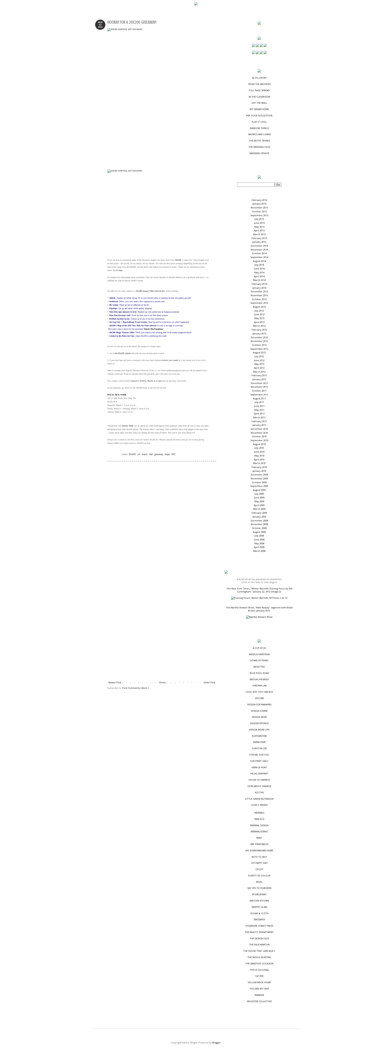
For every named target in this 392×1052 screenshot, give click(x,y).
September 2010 (259, 440)
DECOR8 (259, 698)
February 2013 (259, 329)
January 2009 (259, 516)
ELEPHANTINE (259, 735)
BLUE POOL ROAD (259, 673)
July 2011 (259, 402)
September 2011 (259, 394)
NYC (174, 454)
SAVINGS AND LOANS (259, 134)
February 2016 (259, 199)
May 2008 (259, 543)
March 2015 (259, 234)
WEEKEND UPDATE (259, 153)
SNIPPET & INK (259, 906)
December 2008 (259, 520)
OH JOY (259, 869)
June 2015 (259, 222)
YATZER (259, 975)
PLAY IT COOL (259, 121)
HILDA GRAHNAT (259, 773)
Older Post (209, 682)
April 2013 (259, 322)
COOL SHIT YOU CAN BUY (259, 691)
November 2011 (259, 386)
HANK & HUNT (259, 767)
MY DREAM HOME (259, 109)
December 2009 (259, 474)
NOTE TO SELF (259, 856)
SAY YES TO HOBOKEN (259, 887)
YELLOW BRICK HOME (259, 982)
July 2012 (259, 356)
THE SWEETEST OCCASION (259, 963)
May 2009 (259, 501)
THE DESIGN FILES (259, 938)
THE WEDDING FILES (259, 146)
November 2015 (259, 207)
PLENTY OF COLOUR (259, 875)
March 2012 (259, 371)
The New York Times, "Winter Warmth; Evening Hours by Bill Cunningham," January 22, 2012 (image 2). (259, 590)
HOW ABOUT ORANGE (259, 786)
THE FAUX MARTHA (259, 944)
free (151, 454)
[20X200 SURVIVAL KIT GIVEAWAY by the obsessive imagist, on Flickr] (158, 97)
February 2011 (259, 421)
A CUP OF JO (259, 647)
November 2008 (259, 524)
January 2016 (259, 203)
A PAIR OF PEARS (259, 660)
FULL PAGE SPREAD (259, 90)
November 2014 (259, 249)
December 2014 (259, 245)
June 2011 (259, 405)
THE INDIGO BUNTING (259, 957)
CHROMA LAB (259, 685)
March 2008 (259, 550)
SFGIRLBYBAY (259, 894)
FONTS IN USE (259, 748)
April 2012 (259, 367)
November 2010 (259, 432)
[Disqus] (161, 522)
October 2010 (259, 436)
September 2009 (259, 486)
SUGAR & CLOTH (259, 913)
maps (167, 454)
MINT (259, 837)
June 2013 (259, 314)
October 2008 (259, 528)
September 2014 (259, 257)
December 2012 (259, 337)
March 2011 (259, 417)
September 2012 (259, 348)
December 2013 (259, 291)
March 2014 (259, 280)
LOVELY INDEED (259, 804)
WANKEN (259, 994)
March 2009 (259, 508)
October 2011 (259, 390)
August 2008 (259, 531)
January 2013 (259, 333)
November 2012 (259, 341)
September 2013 (259, 302)
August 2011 (259, 398)
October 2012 (259, 344)
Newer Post (114, 682)
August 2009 (259, 489)
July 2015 (259, 218)
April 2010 (259, 459)
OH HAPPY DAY (259, 862)
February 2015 (259, 238)
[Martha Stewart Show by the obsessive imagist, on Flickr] (259, 616)
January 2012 (259, 379)
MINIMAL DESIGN (259, 825)
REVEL (259, 881)
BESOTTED (259, 666)
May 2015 (259, 226)
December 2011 (259, 383)
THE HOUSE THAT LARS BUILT (259, 950)
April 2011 (259, 413)
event (145, 454)
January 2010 (259, 470)
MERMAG (259, 812)
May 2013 (259, 318)
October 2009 (259, 482)
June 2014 (259, 268)
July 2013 (259, 310)
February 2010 (259, 467)
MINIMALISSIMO (259, 831)
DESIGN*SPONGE (259, 723)
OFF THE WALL (259, 102)
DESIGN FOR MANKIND (259, 704)
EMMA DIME (259, 742)
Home (162, 682)
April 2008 (259, 547)
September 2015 (259, 215)
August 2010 (259, 444)
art (139, 454)
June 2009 (259, 497)
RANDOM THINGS (259, 128)
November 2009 (259, 478)
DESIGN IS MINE (259, 710)
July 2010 (259, 447)
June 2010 (259, 451)
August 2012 (259, 352)
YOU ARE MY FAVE (259, 988)
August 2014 (259, 261)
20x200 (132, 454)
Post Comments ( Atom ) (135, 687)
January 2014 (259, 287)
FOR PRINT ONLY (259, 761)
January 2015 (259, 241)
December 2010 (259, 428)
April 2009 (259, 505)
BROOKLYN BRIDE (259, 679)
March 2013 (259, 325)
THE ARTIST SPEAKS (259, 140)
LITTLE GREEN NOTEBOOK (259, 798)
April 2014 (259, 276)
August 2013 (259, 306)
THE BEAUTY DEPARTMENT (259, 932)
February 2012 (259, 375)
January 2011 (259, 424)
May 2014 (259, 272)
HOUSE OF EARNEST (259, 779)
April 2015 (259, 230)
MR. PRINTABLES (259, 844)
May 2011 (259, 409)
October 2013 (259, 299)
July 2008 (259, 535)
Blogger (216, 1042)
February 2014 (259, 283)
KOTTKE (259, 792)
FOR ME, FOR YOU (259, 754)
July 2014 (259, 264)
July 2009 (259, 493)
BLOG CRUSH (259, 77)
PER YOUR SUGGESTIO (259, 115)
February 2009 (259, 512)
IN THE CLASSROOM (259, 96)
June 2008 (259, 539)
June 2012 (259, 360)
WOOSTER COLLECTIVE (259, 1001)
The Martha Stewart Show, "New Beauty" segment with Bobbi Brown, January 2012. (259, 609)
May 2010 (259, 455)
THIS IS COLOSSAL (259, 969)
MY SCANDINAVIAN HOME (259, 850)
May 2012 (259, 363)
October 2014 (259, 253)
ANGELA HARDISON (259, 654)
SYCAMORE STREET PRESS (259, 925)
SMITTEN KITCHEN (259, 900)
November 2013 (259, 295)
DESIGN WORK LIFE (259, 729)
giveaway (159, 454)
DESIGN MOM (259, 716)
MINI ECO (259, 818)
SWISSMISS (259, 919)
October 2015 (259, 211)
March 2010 (259, 463)
